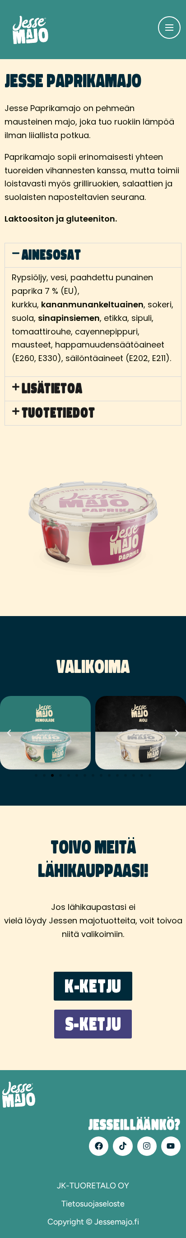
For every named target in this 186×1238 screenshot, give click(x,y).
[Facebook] (98, 1146)
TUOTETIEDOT (58, 413)
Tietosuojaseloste (93, 1204)
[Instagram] (147, 1146)
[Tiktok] (122, 1146)
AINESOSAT (51, 255)
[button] (93, 255)
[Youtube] (171, 1146)
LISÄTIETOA (52, 388)
